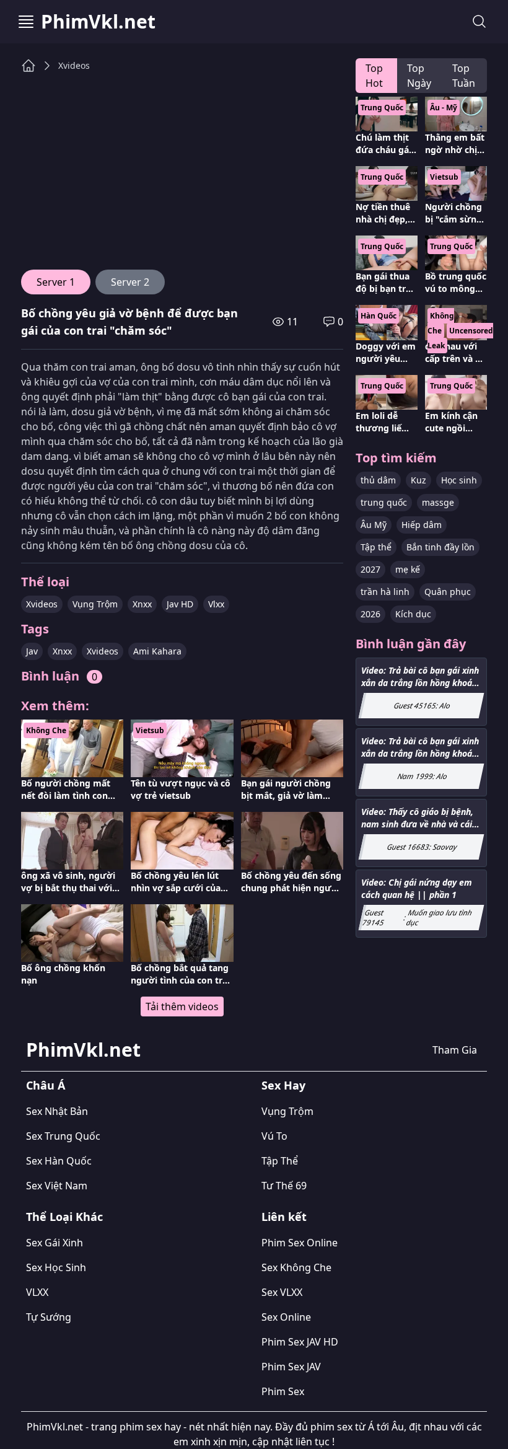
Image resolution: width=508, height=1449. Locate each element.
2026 (370, 614)
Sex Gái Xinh (54, 1242)
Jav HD (180, 604)
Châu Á (45, 1085)
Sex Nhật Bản (57, 1111)
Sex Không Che (296, 1267)
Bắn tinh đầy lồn (440, 547)
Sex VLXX (281, 1292)
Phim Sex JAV (291, 1366)
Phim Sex (282, 1391)
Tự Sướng (48, 1317)
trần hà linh (385, 591)
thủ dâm (378, 480)
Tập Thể (279, 1161)
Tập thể (376, 547)
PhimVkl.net (98, 22)
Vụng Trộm (95, 604)
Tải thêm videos (182, 1006)
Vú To (274, 1136)
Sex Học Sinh (56, 1267)
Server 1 (56, 282)
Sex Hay (283, 1085)
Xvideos (74, 65)
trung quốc (384, 502)
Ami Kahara (157, 651)
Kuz (418, 480)
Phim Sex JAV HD (299, 1342)
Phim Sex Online (299, 1242)
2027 (370, 569)
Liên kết (284, 1216)
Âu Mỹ (374, 525)
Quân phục (447, 591)
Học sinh (459, 480)
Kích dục (413, 614)
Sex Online (286, 1317)
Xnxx (142, 604)
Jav (32, 651)
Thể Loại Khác (64, 1216)
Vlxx (216, 604)
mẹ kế (407, 569)
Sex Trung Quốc (63, 1136)
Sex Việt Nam (56, 1185)
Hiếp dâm (421, 525)
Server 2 (130, 282)
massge (438, 502)
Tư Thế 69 (284, 1185)
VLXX (37, 1292)
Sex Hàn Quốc (59, 1161)
